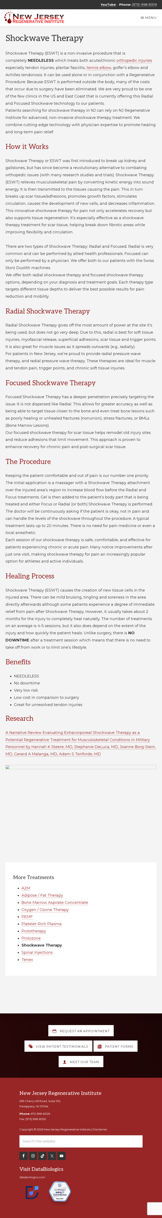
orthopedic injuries (134, 60)
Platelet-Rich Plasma (42, 924)
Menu (151, 18)
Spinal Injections (37, 952)
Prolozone (31, 938)
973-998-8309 (40, 1113)
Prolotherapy (34, 931)
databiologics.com (32, 1177)
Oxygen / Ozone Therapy (45, 909)
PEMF (27, 916)
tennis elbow (99, 67)
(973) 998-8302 (36, 1119)
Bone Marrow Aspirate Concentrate (55, 902)
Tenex (27, 959)
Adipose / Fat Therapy (42, 895)
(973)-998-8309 (144, 5)
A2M (26, 888)
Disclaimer (100, 1129)
